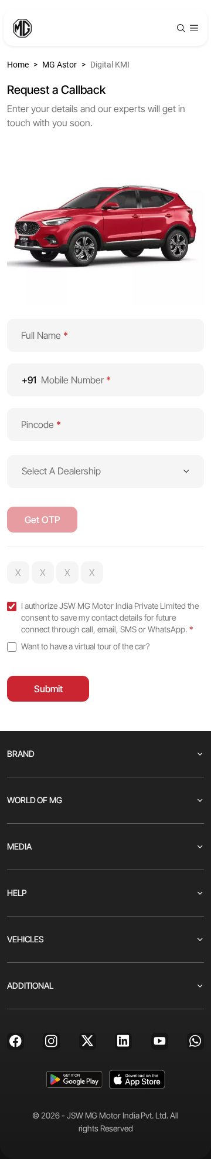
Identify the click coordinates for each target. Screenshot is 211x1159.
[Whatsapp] (195, 1041)
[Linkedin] (123, 1041)
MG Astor (59, 64)
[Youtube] (159, 1041)
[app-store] (137, 1079)
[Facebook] (15, 1041)
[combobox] (105, 471)
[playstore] (74, 1079)
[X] (87, 1041)
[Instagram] (51, 1041)
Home (18, 64)
